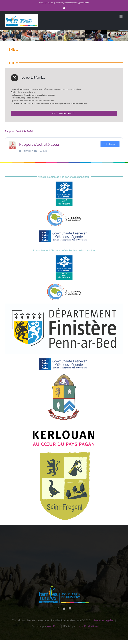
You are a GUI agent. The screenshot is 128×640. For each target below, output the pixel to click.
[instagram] (64, 608)
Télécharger (110, 144)
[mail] (70, 608)
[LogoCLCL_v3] (64, 231)
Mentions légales (103, 620)
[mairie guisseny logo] (64, 211)
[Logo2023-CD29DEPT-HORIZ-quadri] (64, 304)
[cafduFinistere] (64, 182)
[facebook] (58, 608)
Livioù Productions (87, 626)
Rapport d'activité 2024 (39, 144)
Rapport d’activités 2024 (19, 131)
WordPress (53, 626)
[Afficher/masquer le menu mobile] (121, 16)
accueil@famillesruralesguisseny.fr (72, 2)
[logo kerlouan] (64, 375)
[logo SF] (64, 451)
